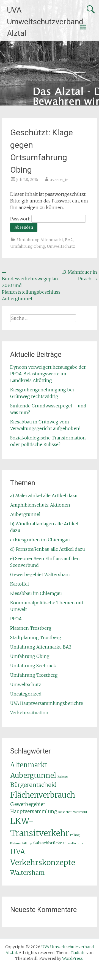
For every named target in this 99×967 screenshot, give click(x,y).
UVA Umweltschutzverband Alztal (45, 22)
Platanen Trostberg (30, 628)
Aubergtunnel (25, 514)
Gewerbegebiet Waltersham (40, 574)
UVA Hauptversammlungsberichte (46, 703)
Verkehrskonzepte (42, 862)
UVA (17, 851)
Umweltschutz (61, 246)
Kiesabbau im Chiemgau (36, 593)
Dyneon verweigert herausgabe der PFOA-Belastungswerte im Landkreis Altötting (48, 373)
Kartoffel (19, 584)
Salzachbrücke (47, 842)
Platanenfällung (21, 843)
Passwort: (20, 219)
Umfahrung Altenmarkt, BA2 (45, 239)
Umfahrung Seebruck (33, 665)
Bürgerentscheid (33, 785)
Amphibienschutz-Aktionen (40, 505)
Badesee (62, 777)
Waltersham (27, 872)
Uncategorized (26, 694)
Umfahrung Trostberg (34, 675)
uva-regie (59, 179)
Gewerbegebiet (27, 804)
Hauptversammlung (33, 811)
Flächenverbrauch (42, 795)
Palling (74, 835)
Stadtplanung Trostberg (35, 637)
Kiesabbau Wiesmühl (72, 812)
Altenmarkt (29, 765)
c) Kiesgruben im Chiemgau (40, 539)
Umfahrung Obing (27, 246)
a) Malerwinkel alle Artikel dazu (44, 495)
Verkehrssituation (29, 712)
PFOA (16, 618)
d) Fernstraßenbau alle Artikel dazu (47, 549)
